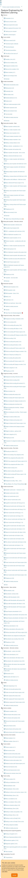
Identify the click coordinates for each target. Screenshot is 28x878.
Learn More (4, 871)
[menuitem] (1, 3)
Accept (14, 875)
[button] (1, 1)
